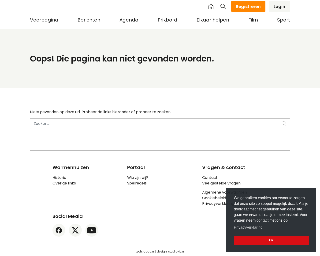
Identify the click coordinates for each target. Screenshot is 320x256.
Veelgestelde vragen (221, 183)
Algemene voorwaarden (224, 192)
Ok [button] (271, 240)
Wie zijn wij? (137, 177)
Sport (283, 20)
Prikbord (167, 20)
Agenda (128, 20)
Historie (59, 177)
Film (253, 20)
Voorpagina (44, 20)
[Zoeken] (223, 6)
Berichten (89, 20)
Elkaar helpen (213, 20)
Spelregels (137, 183)
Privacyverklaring (218, 203)
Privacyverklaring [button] (248, 227)
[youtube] (91, 230)
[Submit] (284, 124)
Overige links (64, 183)
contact (262, 220)
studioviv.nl (176, 251)
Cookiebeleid (214, 198)
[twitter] (75, 230)
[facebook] (58, 230)
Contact (210, 177)
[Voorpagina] (210, 6)
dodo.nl (149, 251)
